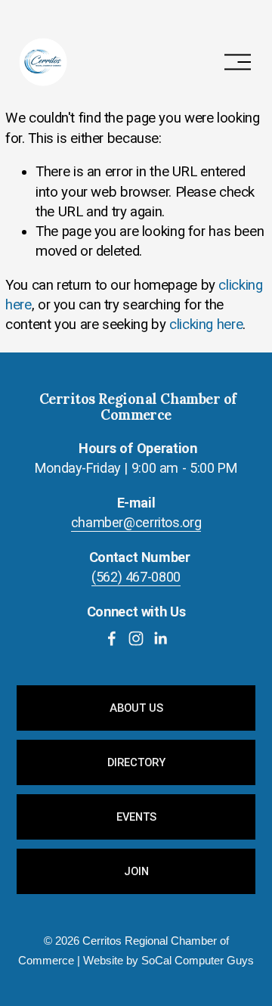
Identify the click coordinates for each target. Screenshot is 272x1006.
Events (136, 817)
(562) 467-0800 (136, 577)
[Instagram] (136, 638)
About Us (136, 708)
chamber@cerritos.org (136, 522)
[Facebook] (111, 638)
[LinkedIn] (160, 638)
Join (136, 871)
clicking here (206, 324)
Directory (136, 762)
